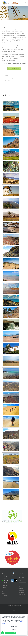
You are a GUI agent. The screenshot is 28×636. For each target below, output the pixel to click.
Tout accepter (14, 626)
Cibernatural (20, 606)
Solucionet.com (14, 606)
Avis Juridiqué (22, 573)
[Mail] (15, 580)
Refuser (14, 629)
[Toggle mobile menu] (25, 2)
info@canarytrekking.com (8, 575)
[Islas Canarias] (11, 142)
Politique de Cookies (22, 579)
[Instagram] (12, 580)
